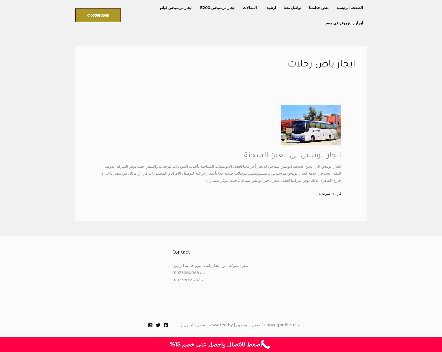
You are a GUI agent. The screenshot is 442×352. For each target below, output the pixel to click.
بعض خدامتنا (319, 7)
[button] (98, 15)
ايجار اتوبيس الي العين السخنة (292, 156)
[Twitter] (158, 325)
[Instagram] (150, 325)
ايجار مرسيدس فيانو (176, 7)
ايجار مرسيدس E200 (217, 7)
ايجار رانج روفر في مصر (344, 22)
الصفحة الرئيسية (349, 7)
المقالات (250, 7)
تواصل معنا (292, 7)
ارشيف (270, 7)
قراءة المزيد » (330, 193)
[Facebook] (165, 325)
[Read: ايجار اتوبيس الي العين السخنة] (311, 124)
